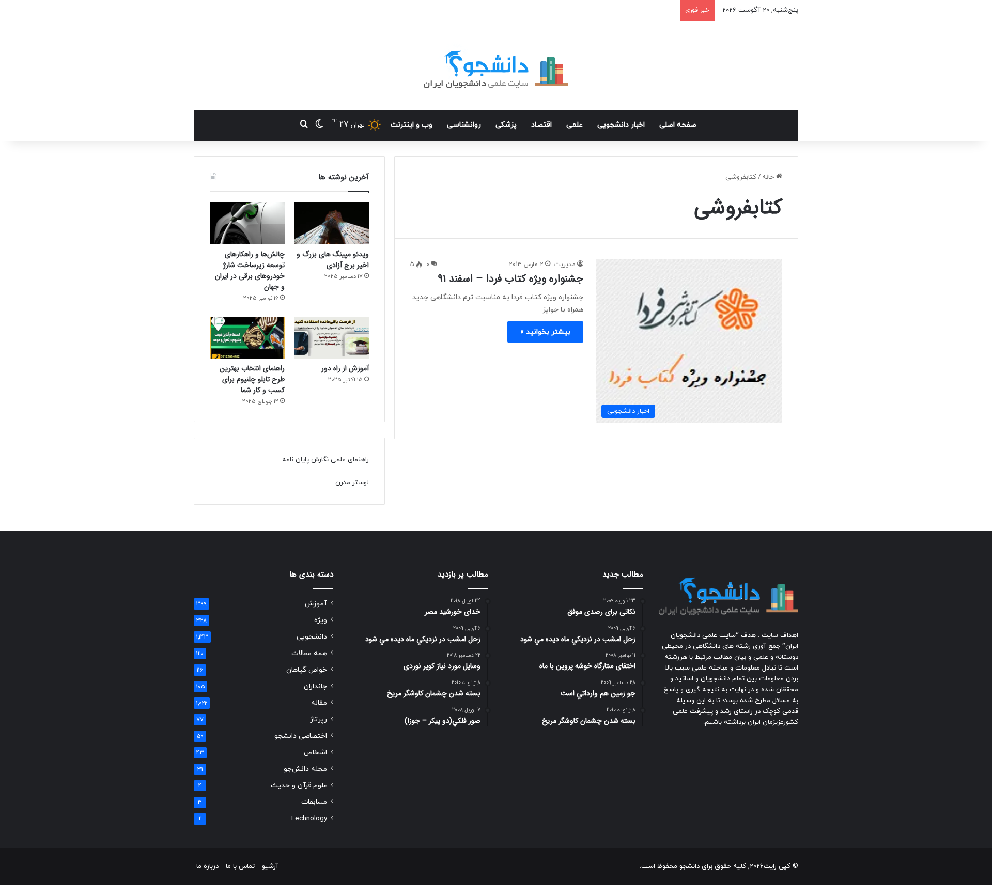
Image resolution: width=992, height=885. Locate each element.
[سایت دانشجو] (496, 65)
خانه (769, 177)
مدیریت (565, 264)
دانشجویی (312, 637)
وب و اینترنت (411, 125)
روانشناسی (464, 125)
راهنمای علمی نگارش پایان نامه (325, 459)
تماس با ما (240, 866)
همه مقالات (309, 653)
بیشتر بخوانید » (545, 332)
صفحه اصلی (677, 125)
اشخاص (315, 752)
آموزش (316, 604)
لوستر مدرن (352, 482)
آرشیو (270, 866)
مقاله (319, 703)
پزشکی (506, 125)
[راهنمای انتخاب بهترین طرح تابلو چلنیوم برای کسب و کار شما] (247, 338)
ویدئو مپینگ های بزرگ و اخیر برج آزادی (333, 260)
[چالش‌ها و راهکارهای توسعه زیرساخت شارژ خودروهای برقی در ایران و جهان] (247, 223)
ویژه (320, 620)
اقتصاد (541, 125)
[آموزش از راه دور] (331, 338)
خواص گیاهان (306, 670)
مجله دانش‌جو (305, 769)
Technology (308, 819)
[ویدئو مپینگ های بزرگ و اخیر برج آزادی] (331, 223)
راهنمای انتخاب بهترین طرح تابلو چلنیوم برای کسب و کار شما (252, 379)
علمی (574, 125)
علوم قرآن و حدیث (299, 785)
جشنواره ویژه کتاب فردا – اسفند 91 (510, 279)
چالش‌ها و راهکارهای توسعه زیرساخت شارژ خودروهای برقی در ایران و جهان (250, 270)
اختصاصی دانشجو (300, 736)
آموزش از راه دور (345, 368)
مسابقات (314, 802)
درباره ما (207, 866)
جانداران (315, 686)
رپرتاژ (318, 719)
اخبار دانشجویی (621, 125)
